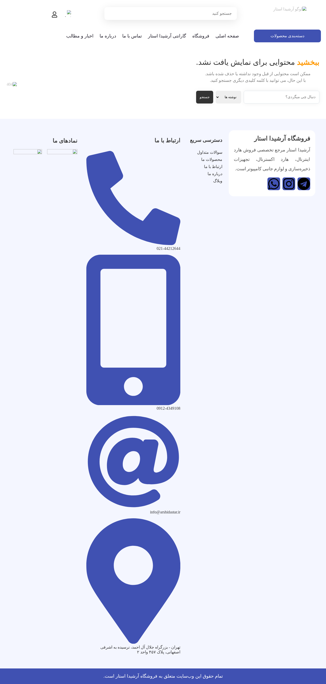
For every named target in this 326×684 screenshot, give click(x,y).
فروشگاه (200, 35)
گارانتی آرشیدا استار (167, 35)
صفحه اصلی (227, 35)
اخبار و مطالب (79, 35)
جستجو (205, 97)
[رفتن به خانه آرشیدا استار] (287, 16)
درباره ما (108, 35)
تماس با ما (132, 35)
